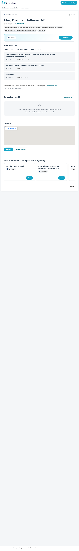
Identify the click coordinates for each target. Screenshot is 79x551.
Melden (72, 186)
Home (3, 548)
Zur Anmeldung (52, 86)
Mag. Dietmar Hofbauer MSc (28, 548)
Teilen (73, 15)
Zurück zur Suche (11, 15)
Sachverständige (12, 548)
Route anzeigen (21, 149)
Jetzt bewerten (68, 97)
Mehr (29, 178)
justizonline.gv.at (16, 88)
